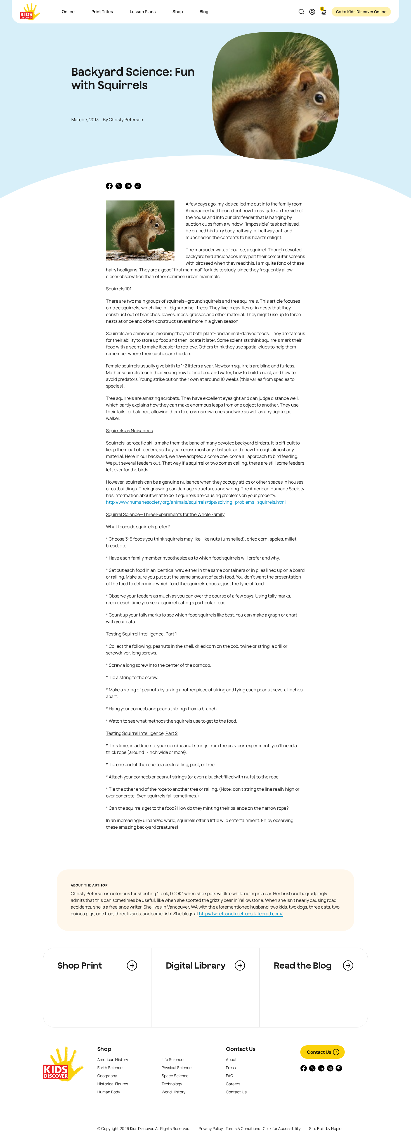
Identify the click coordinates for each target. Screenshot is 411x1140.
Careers (233, 1083)
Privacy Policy (211, 1128)
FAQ (229, 1075)
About (231, 1059)
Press (231, 1067)
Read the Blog (303, 965)
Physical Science (177, 1067)
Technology (172, 1083)
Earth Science (109, 1067)
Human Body (108, 1091)
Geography (107, 1075)
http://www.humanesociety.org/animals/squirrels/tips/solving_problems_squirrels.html (196, 502)
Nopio (336, 1128)
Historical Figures (112, 1083)
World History (173, 1091)
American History (112, 1059)
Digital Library (196, 965)
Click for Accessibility (282, 1129)
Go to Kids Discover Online (361, 11)
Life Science (172, 1059)
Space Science (175, 1075)
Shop (104, 1049)
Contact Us (240, 1049)
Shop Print (79, 965)
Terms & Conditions (243, 1128)
